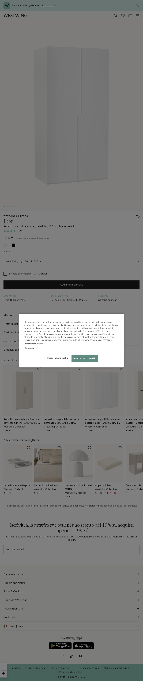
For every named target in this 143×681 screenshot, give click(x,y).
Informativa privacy (33, 343)
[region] (71, 340)
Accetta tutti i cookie (84, 358)
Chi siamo (29, 348)
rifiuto (74, 340)
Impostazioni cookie (58, 358)
